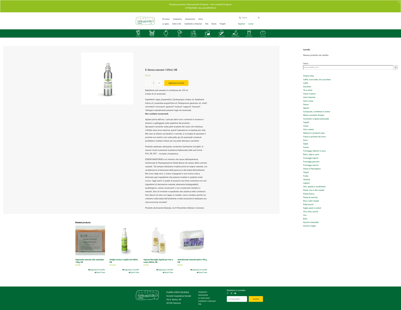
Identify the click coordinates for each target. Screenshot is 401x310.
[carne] (193, 31)
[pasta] (221, 31)
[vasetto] (249, 31)
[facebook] (227, 293)
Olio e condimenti (235, 36)
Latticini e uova (207, 36)
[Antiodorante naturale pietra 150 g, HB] (192, 240)
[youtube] (235, 293)
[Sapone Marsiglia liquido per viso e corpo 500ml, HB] (158, 240)
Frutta (165, 36)
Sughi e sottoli (249, 36)
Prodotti (152, 36)
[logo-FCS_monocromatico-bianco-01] (147, 289)
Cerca (305, 63)
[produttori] (138, 31)
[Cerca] (396, 67)
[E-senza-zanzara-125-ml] (107, 78)
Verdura (179, 36)
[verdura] (179, 31)
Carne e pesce (193, 36)
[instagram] (231, 293)
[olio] (235, 31)
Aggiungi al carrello (176, 83)
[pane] (262, 31)
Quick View (100, 272)
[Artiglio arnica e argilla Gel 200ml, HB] (124, 240)
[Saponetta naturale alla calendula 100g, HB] (90, 240)
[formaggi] (207, 31)
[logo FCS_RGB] (145, 16)
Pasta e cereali (221, 36)
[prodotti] (152, 31)
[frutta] (165, 31)
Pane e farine (263, 36)
